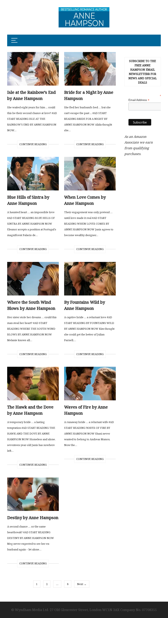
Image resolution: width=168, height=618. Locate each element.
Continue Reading (33, 144)
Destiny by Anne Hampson (32, 517)
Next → (81, 584)
